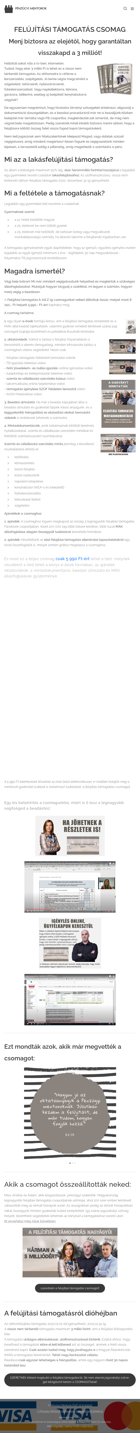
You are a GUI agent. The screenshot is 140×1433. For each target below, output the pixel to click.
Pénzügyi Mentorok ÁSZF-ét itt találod (71, 1405)
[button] (125, 8)
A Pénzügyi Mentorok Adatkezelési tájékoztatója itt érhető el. (70, 1411)
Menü (132, 8)
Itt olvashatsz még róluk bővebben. (30, 1221)
